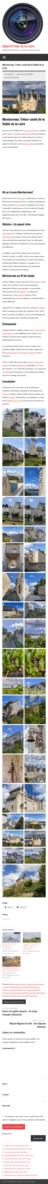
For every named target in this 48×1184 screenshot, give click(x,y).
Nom (5, 1083)
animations (21, 365)
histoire (21, 295)
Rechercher (7, 1133)
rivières (37, 281)
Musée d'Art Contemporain (22, 993)
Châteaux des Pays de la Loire (16, 1145)
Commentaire (9, 1048)
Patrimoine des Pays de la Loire (17, 1168)
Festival (7, 372)
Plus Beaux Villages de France (13, 996)
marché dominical (33, 990)
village (10, 134)
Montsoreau (34, 130)
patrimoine (25, 134)
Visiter (12, 397)
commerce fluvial (8, 987)
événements (28, 143)
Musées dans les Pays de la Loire (17, 1158)
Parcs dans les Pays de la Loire (16, 1165)
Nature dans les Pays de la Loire (17, 1162)
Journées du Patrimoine (17, 990)
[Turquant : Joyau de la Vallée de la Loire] (32, 937)
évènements (34, 987)
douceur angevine (28, 352)
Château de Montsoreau (35, 984)
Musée (42, 307)
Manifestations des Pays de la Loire (18, 1155)
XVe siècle (6, 237)
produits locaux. (11, 352)
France (17, 205)
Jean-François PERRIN (24, 74)
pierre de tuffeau (38, 993)
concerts (30, 362)
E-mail (5, 1094)
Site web (6, 1105)
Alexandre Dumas (19, 984)
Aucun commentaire (11, 77)
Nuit (41, 365)
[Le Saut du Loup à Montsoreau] (11, 937)
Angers (22, 198)
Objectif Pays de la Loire (18, 46)
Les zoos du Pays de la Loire (15, 1152)
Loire (26, 130)
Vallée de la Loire (14, 400)
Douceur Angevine (22, 987)
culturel (5, 394)
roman (23, 291)
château (9, 233)
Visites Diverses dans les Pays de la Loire (21, 1175)
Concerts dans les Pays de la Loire (18, 1148)
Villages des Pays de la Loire (14, 1002)
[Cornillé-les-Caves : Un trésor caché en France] (11, 961)
